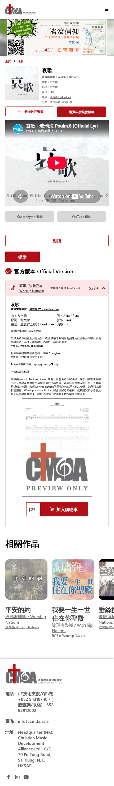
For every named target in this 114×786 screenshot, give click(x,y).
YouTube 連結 (81, 216)
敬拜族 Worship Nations (44, 309)
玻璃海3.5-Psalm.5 (60, 97)
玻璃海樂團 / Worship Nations (60, 77)
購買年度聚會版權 (81, 112)
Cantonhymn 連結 (30, 216)
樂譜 (57, 241)
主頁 (8, 61)
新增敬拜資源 (33, 112)
